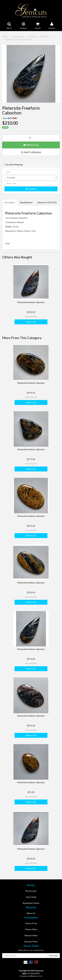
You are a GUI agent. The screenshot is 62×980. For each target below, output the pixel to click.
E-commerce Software (28, 976)
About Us (31, 913)
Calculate (31, 189)
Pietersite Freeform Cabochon (18, 39)
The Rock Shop (17, 36)
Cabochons (32, 36)
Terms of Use (31, 923)
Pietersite (44, 36)
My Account (31, 891)
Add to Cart (32, 144)
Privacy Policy (31, 929)
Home (4, 36)
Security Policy (31, 941)
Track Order (31, 897)
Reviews (41, 202)
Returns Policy (31, 935)
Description (9, 202)
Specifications (26, 202)
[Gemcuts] (31, 10)
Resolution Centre (31, 903)
